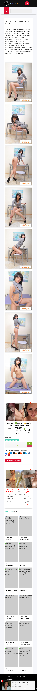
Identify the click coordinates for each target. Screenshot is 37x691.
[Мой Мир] (11, 453)
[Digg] (19, 453)
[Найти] (29, 11)
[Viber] (6, 455)
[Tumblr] (29, 453)
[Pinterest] (9, 455)
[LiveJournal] (24, 453)
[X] (14, 453)
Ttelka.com (14, 3)
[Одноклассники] (9, 453)
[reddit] (21, 453)
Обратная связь (10, 676)
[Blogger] (16, 453)
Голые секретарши (11, 440)
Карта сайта (21, 676)
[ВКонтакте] (6, 453)
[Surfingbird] (26, 453)
